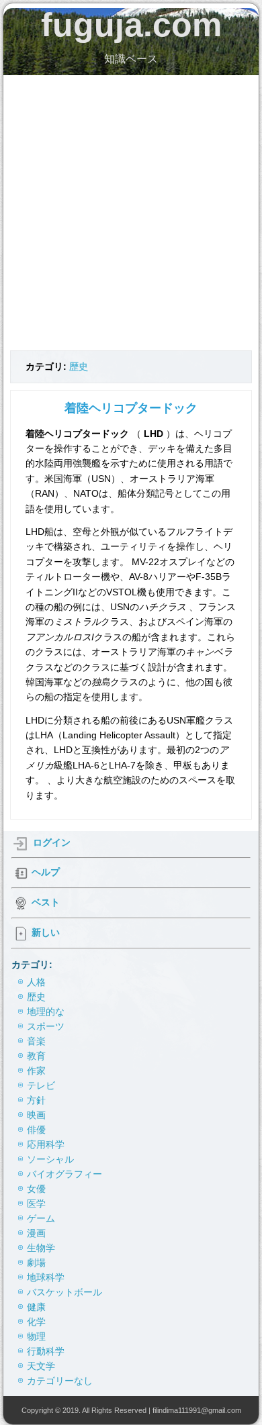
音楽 (36, 1041)
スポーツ (45, 1026)
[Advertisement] (131, 213)
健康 (36, 1306)
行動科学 (45, 1351)
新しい (46, 933)
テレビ (41, 1085)
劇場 (36, 1262)
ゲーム (41, 1218)
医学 (36, 1203)
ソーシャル (50, 1159)
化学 (36, 1321)
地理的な (45, 1011)
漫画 (36, 1233)
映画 (36, 1115)
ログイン (52, 842)
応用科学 (45, 1144)
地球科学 (45, 1277)
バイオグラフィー (64, 1174)
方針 (36, 1100)
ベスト (46, 902)
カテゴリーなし (60, 1380)
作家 (36, 1070)
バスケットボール (64, 1292)
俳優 (36, 1129)
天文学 (41, 1366)
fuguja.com (131, 25)
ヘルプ (46, 872)
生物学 (41, 1247)
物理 (36, 1336)
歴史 (78, 366)
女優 (36, 1188)
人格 (36, 982)
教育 (36, 1055)
